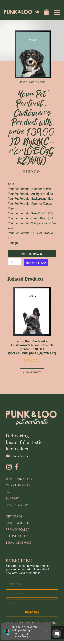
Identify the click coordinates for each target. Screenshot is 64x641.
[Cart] (46, 13)
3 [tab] (32, 284)
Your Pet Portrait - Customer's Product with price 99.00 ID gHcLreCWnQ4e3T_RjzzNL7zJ (32, 347)
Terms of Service (18, 542)
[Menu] (57, 13)
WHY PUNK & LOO (19, 479)
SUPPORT (12, 498)
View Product (32, 372)
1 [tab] (27, 284)
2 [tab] (29, 284)
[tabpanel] (32, 336)
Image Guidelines (19, 523)
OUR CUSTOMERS (18, 485)
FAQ (8, 492)
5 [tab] (37, 284)
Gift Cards (14, 516)
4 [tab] (34, 284)
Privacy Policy (17, 529)
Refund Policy (17, 536)
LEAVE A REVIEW (17, 505)
